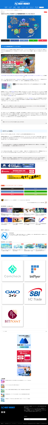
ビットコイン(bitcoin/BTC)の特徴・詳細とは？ (12, 384)
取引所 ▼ (18, 7)
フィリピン (17, 185)
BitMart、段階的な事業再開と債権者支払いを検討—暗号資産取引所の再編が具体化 (17, 389)
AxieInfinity (29, 79)
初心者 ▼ (6, 7)
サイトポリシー (14, 423)
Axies (10, 185)
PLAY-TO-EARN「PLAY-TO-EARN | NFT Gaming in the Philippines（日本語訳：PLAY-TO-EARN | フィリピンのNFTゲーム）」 (22, 75)
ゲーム (13, 185)
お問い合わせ (37, 7)
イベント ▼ (22, 7)
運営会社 (2, 423)
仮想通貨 (21, 185)
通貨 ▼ (14, 7)
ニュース (3, 185)
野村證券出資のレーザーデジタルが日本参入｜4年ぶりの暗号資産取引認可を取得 (17, 394)
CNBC (10, 95)
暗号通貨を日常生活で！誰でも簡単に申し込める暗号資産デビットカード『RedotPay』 (18, 380)
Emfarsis (12, 91)
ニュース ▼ (10, 7)
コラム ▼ (27, 7)
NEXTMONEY (11, 233)
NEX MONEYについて (8, 423)
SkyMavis (18, 79)
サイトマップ (20, 423)
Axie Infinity (7, 185)
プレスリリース (31, 7)
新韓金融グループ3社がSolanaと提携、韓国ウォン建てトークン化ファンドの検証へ (17, 398)
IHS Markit (30, 98)
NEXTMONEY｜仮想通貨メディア (36, 423)
